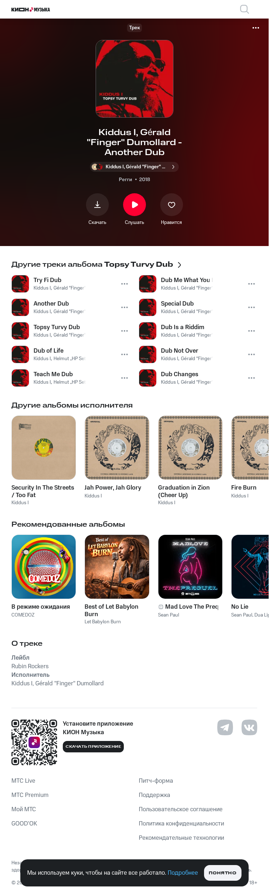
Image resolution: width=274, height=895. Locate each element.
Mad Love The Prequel (196, 606)
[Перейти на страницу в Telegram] (225, 727)
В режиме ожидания (40, 606)
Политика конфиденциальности (181, 823)
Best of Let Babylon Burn (111, 610)
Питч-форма (156, 781)
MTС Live (23, 781)
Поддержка (154, 795)
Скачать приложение (93, 746)
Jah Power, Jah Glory (113, 487)
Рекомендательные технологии (181, 838)
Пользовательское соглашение (181, 809)
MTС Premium (30, 795)
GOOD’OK (24, 823)
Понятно (222, 873)
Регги (125, 179)
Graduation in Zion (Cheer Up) (184, 491)
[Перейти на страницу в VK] (249, 727)
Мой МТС (23, 809)
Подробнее (183, 873)
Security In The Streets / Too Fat (42, 491)
